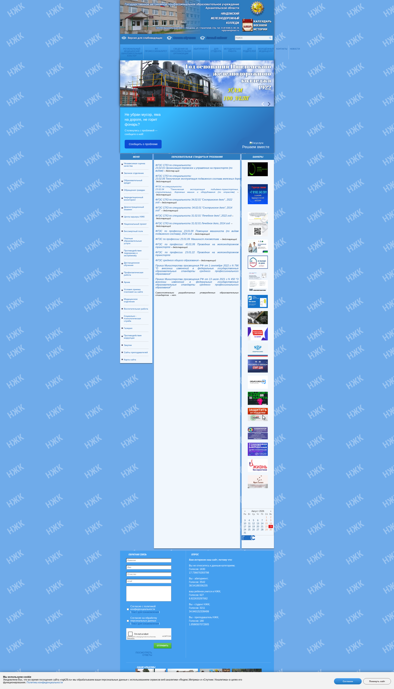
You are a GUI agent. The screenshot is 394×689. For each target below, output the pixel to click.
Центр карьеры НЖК (134, 216)
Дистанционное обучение (132, 263)
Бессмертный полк (133, 231)
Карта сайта (130, 359)
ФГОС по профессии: (167, 239)
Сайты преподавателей (136, 352)
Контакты (281, 49)
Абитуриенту (201, 49)
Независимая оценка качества (134, 164)
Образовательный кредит (133, 181)
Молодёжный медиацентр (266, 50)
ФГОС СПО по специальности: (173, 165)
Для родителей (249, 50)
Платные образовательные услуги (133, 241)
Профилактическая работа (133, 273)
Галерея (128, 328)
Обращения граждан (134, 190)
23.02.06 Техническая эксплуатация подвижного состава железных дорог (198, 178)
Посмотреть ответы (144, 653)
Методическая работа (232, 50)
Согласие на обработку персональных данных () (145, 621)
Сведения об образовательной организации (180, 51)
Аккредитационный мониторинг (133, 198)
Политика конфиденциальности (45, 682)
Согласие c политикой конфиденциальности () (145, 609)
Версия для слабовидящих (145, 37)
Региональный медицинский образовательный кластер (131, 52)
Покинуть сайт (377, 681)
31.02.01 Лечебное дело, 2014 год (211, 223)
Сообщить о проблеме (143, 144)
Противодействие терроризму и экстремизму (133, 253)
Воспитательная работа (136, 309)
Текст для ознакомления (145, 612)
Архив (127, 282)
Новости (295, 49)
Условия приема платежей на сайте (133, 290)
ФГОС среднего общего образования (177, 260)
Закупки (128, 345)
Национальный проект (135, 224)
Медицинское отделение (131, 300)
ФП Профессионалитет (156, 50)
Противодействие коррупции (133, 336)
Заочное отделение (134, 173)
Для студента (216, 50)
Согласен (348, 681)
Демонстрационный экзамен (134, 208)
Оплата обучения (184, 37)
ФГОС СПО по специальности (173, 223)
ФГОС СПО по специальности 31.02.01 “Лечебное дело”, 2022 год (193, 215)
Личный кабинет (216, 37)
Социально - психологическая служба (132, 318)
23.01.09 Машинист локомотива (200, 239)
